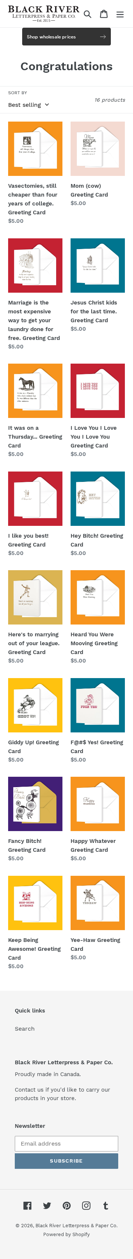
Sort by (17, 92)
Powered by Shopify (66, 1234)
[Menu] (120, 14)
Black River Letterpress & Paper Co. (76, 1225)
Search (25, 1028)
